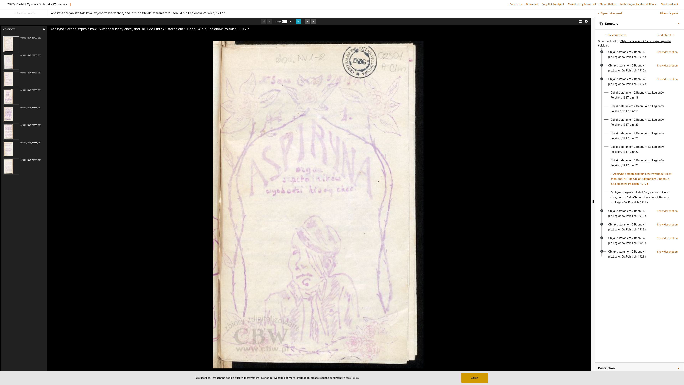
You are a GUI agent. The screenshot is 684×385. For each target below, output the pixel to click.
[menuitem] (631, 54)
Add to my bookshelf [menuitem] (583, 4)
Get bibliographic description (637, 4)
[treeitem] (639, 54)
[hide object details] (593, 201)
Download (532, 4)
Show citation (608, 4)
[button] (639, 23)
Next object (664, 35)
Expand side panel (611, 13)
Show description (667, 52)
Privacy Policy (350, 377)
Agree (474, 377)
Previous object (617, 35)
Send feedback (669, 4)
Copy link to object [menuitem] (553, 4)
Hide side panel (669, 13)
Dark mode (515, 4)
